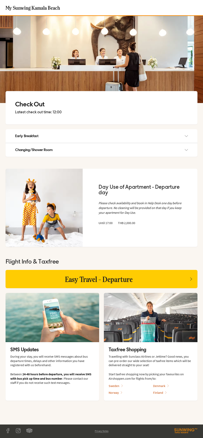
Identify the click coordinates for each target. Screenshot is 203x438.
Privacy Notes (101, 430)
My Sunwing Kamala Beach (33, 7)
